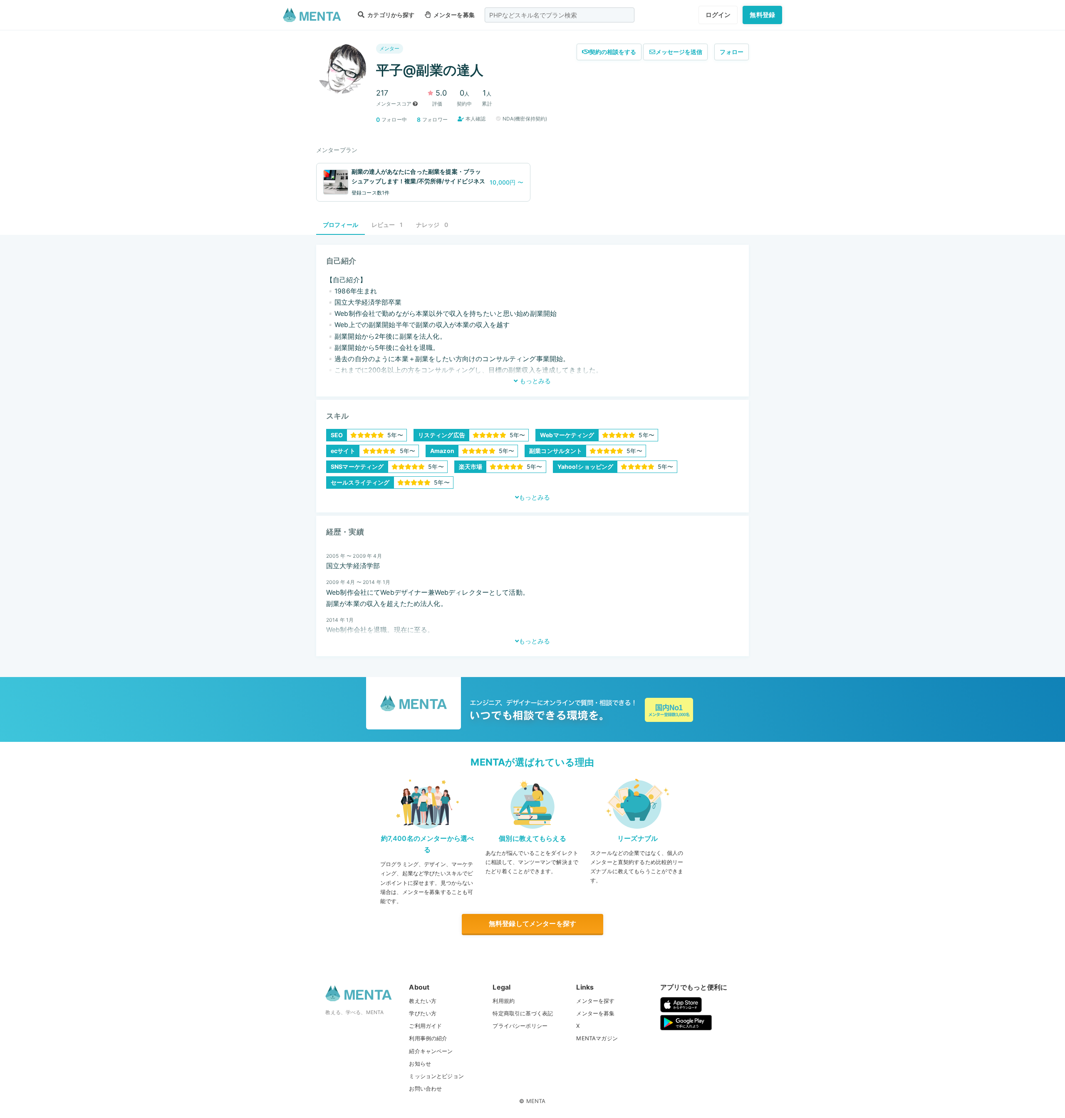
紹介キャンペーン (431, 1051)
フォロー (731, 51)
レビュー (387, 224)
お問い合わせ (425, 1088)
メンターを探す (595, 1000)
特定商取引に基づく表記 (523, 1013)
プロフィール (340, 224)
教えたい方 (422, 1000)
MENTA (536, 1101)
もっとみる (534, 381)
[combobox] (559, 14)
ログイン (718, 15)
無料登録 (762, 15)
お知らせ (420, 1063)
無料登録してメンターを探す (532, 923)
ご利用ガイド (425, 1025)
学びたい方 (422, 1013)
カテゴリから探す (390, 14)
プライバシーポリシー (520, 1025)
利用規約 (504, 1000)
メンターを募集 (453, 14)
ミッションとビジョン (436, 1076)
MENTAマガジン (596, 1038)
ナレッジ (432, 224)
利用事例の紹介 (428, 1038)
